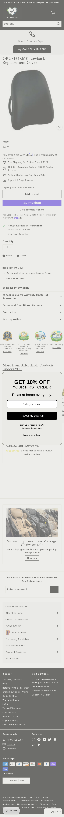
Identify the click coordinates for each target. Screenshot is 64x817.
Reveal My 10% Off (32, 415)
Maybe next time (32, 435)
